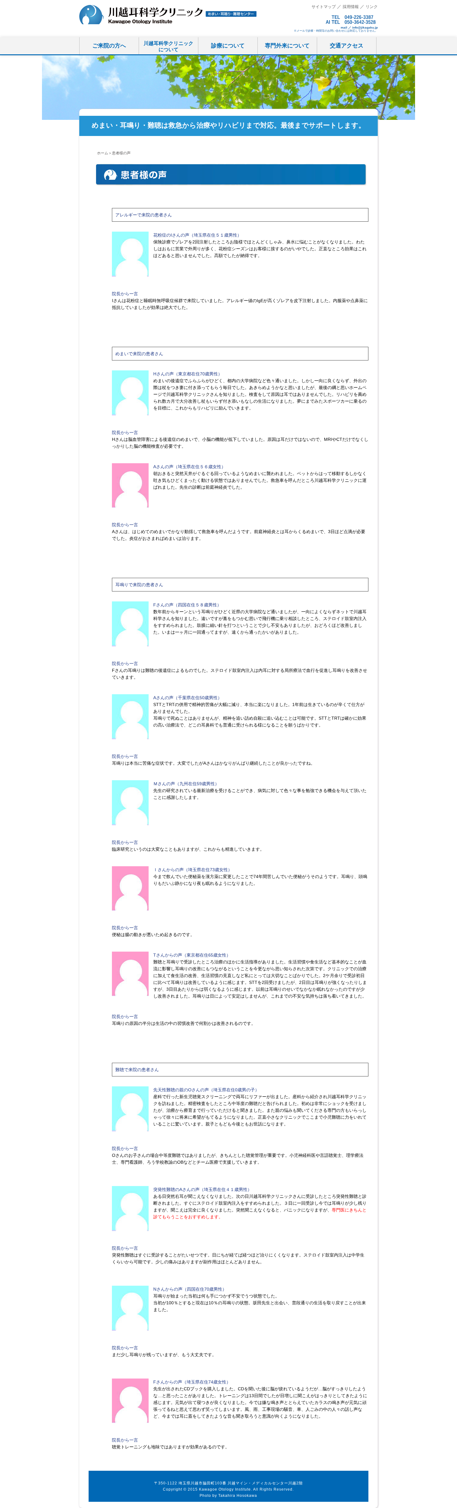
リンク (372, 6)
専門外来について (287, 46)
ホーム (102, 153)
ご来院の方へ (109, 46)
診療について (228, 46)
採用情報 (351, 6)
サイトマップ (324, 6)
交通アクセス (346, 46)
